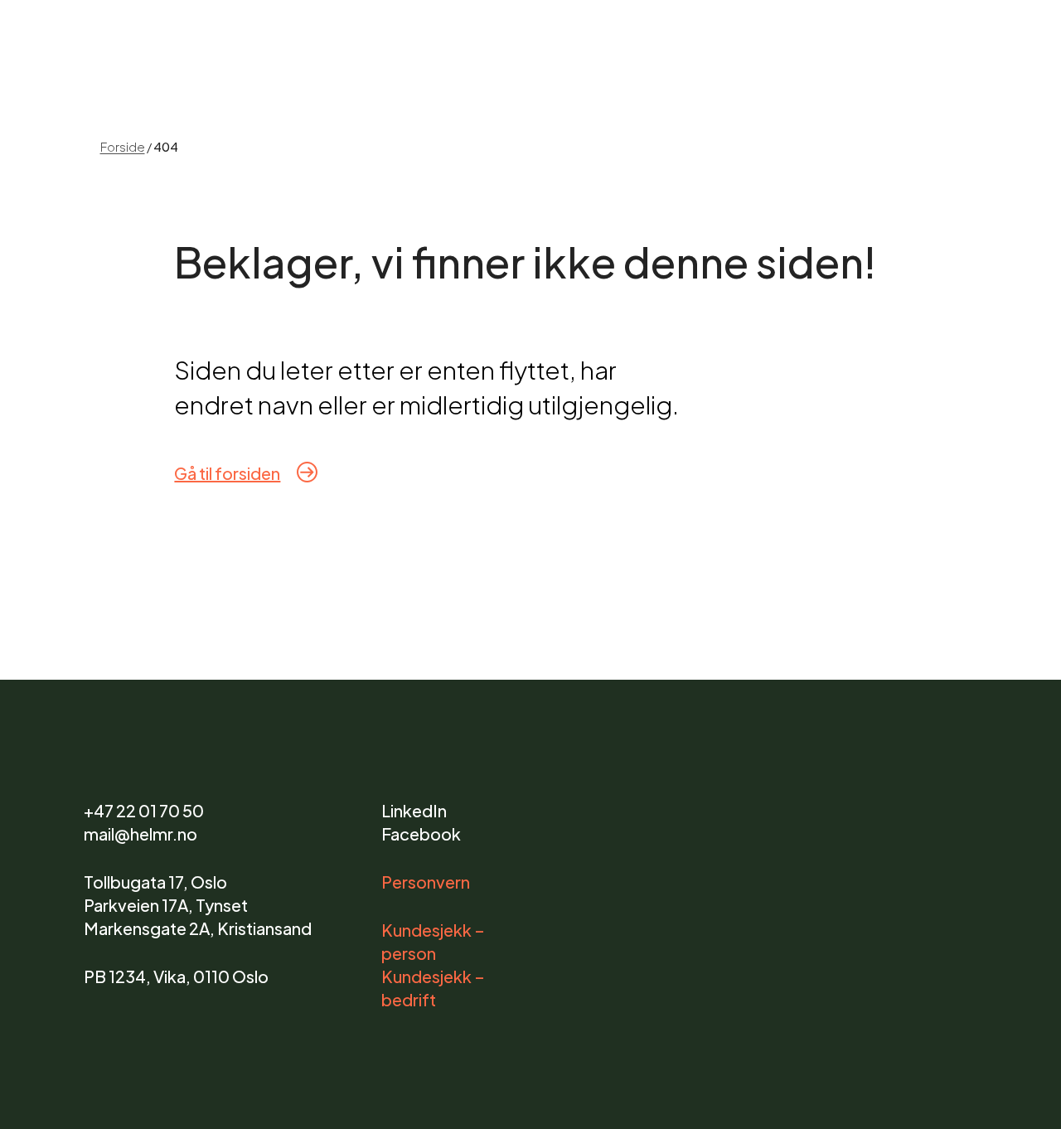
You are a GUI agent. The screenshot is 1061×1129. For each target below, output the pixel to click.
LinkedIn (414, 809)
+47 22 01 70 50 (144, 809)
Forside (122, 145)
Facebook (421, 832)
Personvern (425, 881)
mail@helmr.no (140, 832)
